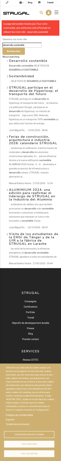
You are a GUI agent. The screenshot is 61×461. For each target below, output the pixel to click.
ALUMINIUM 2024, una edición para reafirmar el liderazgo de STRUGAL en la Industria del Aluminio (32, 195)
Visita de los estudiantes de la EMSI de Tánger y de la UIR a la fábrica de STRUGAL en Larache (33, 239)
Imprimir (10, 419)
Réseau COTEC (30, 359)
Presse (30, 328)
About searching (10, 56)
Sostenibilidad (21, 76)
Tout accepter (29, 453)
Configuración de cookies (29, 434)
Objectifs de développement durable (30, 323)
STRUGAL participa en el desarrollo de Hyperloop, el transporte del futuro (33, 90)
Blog (30, 333)
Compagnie (30, 301)
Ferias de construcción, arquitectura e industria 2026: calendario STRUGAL (33, 139)
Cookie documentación (17, 424)
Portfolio (30, 312)
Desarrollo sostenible (28, 61)
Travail (30, 317)
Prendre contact (30, 339)
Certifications (30, 306)
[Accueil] (16, 12)
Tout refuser (29, 444)
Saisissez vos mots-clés (14, 39)
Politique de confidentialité (19, 415)
